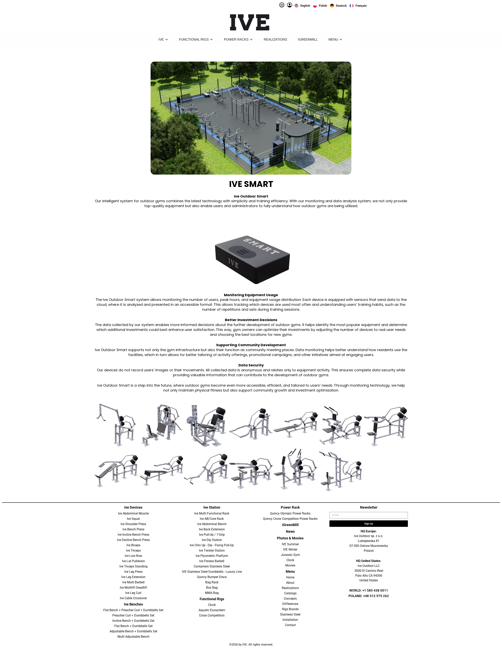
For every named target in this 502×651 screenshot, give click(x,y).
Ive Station (211, 507)
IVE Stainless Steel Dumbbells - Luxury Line (212, 572)
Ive (161, 39)
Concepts (290, 598)
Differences (290, 604)
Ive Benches (133, 604)
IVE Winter (290, 549)
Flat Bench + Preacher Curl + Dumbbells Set (133, 610)
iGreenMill (308, 39)
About (290, 583)
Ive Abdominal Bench (211, 524)
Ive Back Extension (212, 529)
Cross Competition (212, 615)
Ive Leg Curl (133, 593)
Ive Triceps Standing (133, 566)
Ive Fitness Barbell (211, 561)
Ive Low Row (133, 556)
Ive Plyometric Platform (212, 556)
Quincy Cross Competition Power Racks (290, 519)
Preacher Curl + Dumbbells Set (133, 615)
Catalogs (290, 593)
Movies (290, 565)
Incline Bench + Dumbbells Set (133, 621)
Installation (290, 620)
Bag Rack (211, 582)
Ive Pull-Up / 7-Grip (212, 534)
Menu (333, 39)
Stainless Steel (290, 614)
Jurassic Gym (290, 555)
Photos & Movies (290, 538)
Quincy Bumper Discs (212, 577)
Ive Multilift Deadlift (133, 587)
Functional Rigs (194, 39)
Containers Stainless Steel (212, 566)
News (290, 531)
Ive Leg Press (133, 572)
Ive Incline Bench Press (133, 534)
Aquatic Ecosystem (212, 610)
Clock (212, 605)
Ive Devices (133, 507)
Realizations (275, 39)
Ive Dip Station (212, 540)
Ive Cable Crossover (133, 598)
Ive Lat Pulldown (133, 561)
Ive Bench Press (133, 529)
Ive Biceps (133, 545)
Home (290, 577)
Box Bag (212, 587)
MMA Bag (212, 593)
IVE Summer (290, 544)
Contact (290, 625)
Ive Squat (133, 519)
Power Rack (290, 507)
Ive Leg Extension (133, 577)
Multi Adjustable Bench (133, 636)
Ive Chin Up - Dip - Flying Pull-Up (212, 545)
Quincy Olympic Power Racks (290, 513)
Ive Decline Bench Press (133, 540)
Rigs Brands (290, 609)
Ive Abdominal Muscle (133, 513)
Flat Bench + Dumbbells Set (133, 626)
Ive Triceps (133, 550)
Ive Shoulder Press (133, 524)
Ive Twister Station (212, 550)
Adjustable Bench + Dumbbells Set (133, 631)
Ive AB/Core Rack (212, 519)
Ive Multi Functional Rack (211, 513)
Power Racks (236, 39)
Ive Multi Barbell (133, 582)
